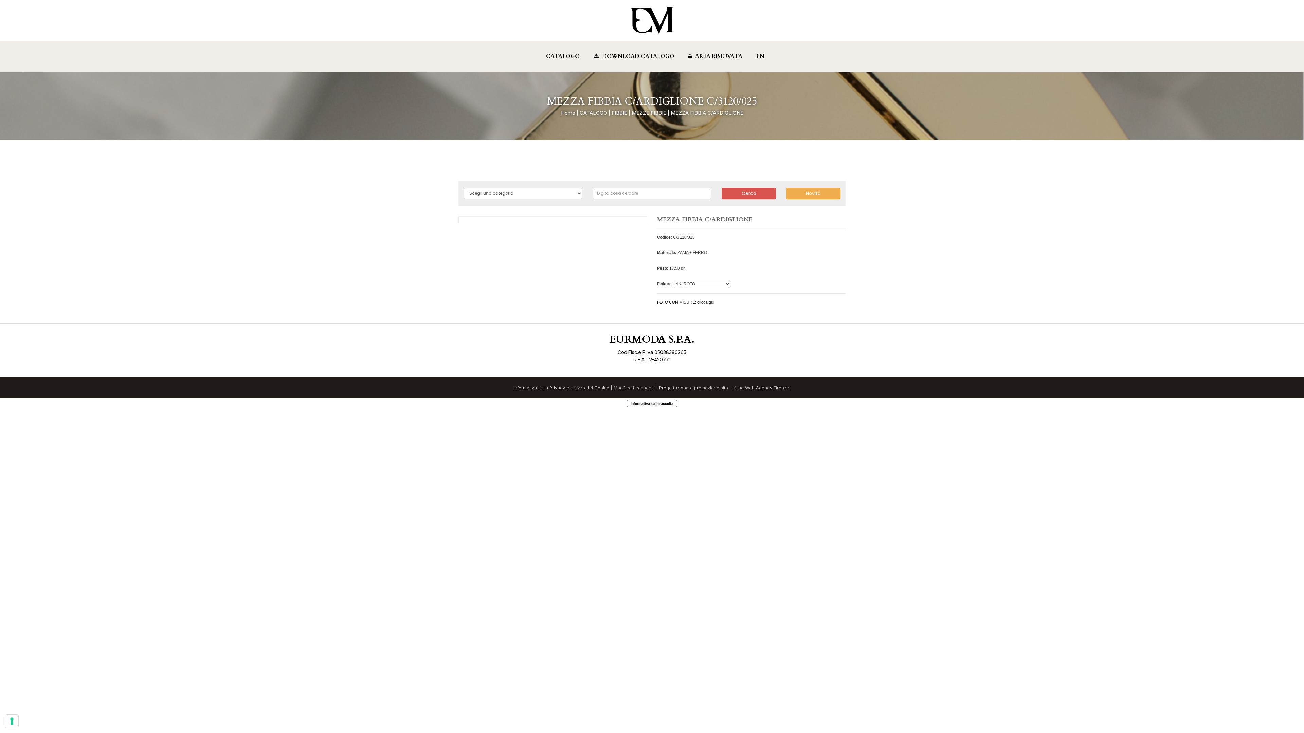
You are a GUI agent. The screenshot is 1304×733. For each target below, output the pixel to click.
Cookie (601, 387)
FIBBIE (619, 113)
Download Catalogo (638, 56)
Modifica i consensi (634, 387)
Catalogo (563, 56)
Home (568, 113)
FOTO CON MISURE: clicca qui (685, 302)
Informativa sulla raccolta (652, 403)
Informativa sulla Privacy (539, 387)
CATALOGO (593, 113)
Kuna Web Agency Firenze (761, 387)
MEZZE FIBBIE (649, 113)
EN (760, 56)
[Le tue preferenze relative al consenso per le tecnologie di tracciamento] (11, 721)
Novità (813, 193)
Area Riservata (718, 56)
